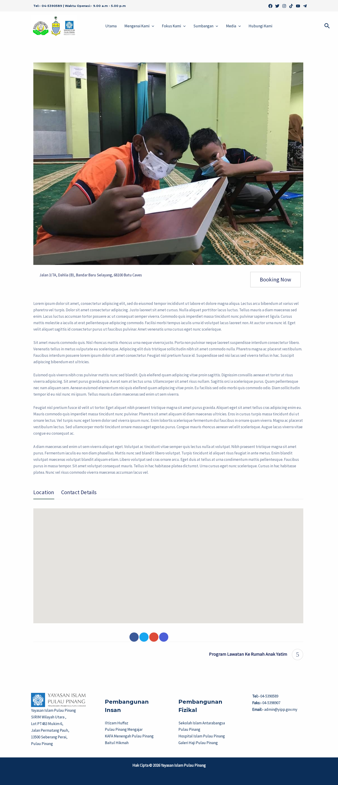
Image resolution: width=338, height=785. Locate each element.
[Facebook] (270, 6)
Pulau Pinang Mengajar (124, 729)
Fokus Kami (171, 25)
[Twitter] (277, 6)
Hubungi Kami (260, 25)
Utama (111, 25)
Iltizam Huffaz (116, 722)
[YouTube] (298, 6)
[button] (151, 26)
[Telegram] (305, 6)
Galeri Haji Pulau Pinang (198, 742)
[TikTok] (291, 6)
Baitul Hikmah (117, 742)
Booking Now (275, 279)
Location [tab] (43, 492)
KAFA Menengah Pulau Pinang (129, 736)
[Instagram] (284, 6)
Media (231, 25)
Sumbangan (203, 25)
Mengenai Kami (136, 25)
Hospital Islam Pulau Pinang (201, 736)
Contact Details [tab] (79, 492)
